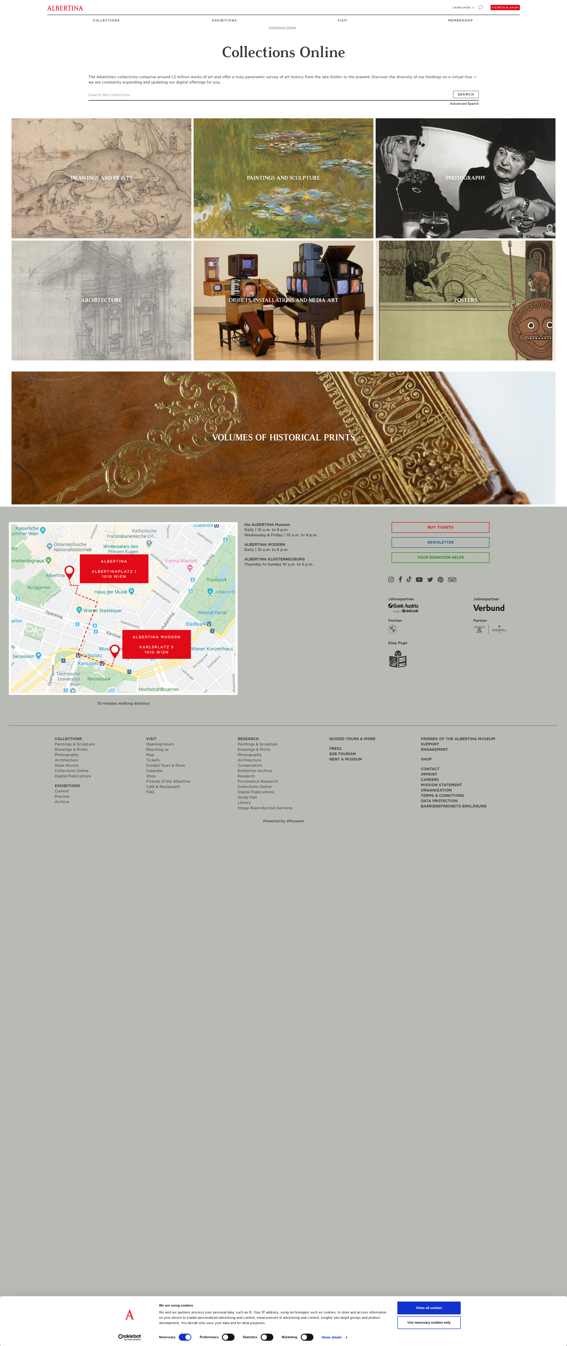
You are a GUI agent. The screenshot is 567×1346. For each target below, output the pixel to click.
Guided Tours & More (165, 765)
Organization (436, 790)
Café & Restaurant (163, 787)
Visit (343, 20)
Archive (62, 802)
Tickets (153, 760)
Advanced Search (464, 103)
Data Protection (439, 801)
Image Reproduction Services (265, 808)
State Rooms (67, 765)
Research (248, 739)
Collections (106, 20)
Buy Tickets (440, 527)
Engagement (434, 749)
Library (244, 803)
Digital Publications (73, 776)
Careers (430, 780)
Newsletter (440, 542)
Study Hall (247, 797)
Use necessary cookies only (429, 1322)
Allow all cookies (429, 1308)
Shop (151, 776)
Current (62, 791)
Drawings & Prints (71, 749)
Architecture (66, 760)
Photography (67, 755)
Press (335, 749)
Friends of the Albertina (168, 781)
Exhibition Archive (255, 771)
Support (430, 744)
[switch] (228, 1337)
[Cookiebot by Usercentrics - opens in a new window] (129, 1337)
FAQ (150, 792)
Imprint (429, 774)
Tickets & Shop (505, 7)
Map (150, 755)
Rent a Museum (345, 759)
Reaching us (157, 749)
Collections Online (282, 27)
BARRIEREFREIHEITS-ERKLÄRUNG (454, 806)
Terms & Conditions (442, 796)
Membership (460, 20)
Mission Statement (441, 785)
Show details (332, 1337)
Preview (62, 796)
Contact (430, 769)
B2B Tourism (342, 754)
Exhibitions (224, 20)
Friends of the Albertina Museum (458, 739)
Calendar (154, 771)
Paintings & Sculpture (75, 744)
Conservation (250, 765)
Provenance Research (258, 781)
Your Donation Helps (440, 557)
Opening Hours (160, 744)
